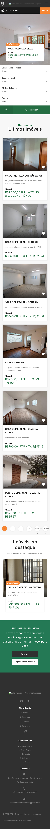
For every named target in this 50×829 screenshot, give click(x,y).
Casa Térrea (26, 750)
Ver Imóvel (25, 165)
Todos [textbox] (5, 71)
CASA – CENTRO (14, 362)
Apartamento (26, 746)
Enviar (45, 10)
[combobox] (25, 71)
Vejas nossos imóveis (25, 662)
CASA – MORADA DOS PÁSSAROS (24, 175)
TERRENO (26, 762)
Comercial (26, 754)
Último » (45, 529)
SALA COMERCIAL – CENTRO (21, 242)
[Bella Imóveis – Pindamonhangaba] (25, 4)
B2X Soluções (25, 820)
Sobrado (26, 758)
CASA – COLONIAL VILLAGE (20, 49)
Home (25, 713)
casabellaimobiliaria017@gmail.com (25, 803)
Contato (25, 654)
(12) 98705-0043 (12, 10)
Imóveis (25, 722)
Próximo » (37, 529)
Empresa (26, 717)
